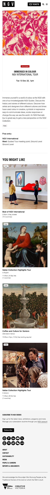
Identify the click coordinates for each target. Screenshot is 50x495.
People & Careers (9, 463)
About (4, 450)
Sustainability (8, 456)
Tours (4, 125)
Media (4, 460)
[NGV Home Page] (8, 4)
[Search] (43, 4)
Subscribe (8, 430)
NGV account (42, 421)
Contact (5, 453)
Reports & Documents (10, 466)
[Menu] (47, 4)
